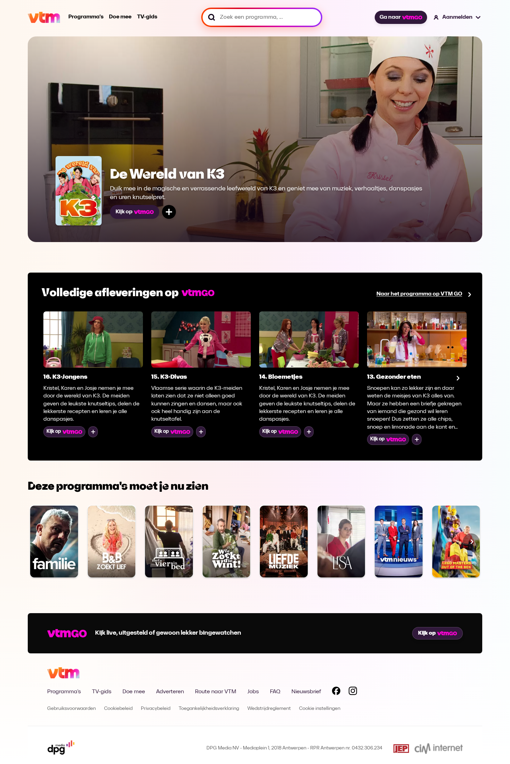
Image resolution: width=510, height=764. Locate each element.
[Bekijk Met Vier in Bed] (169, 541)
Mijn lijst (169, 212)
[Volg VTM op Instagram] (353, 692)
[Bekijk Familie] (54, 541)
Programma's (85, 17)
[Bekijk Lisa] (341, 541)
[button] (457, 17)
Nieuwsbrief (306, 692)
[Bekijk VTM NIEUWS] (398, 541)
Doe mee (120, 17)
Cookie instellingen (319, 708)
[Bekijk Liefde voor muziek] (283, 541)
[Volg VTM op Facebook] (336, 692)
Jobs (253, 692)
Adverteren (170, 692)
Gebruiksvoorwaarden (71, 708)
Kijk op (124, 212)
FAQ (275, 692)
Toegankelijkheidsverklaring (209, 708)
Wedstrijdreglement (269, 708)
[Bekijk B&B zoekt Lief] (111, 541)
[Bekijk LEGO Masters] (456, 541)
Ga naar (390, 17)
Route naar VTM (215, 692)
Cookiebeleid (118, 708)
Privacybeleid (155, 708)
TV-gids (147, 17)
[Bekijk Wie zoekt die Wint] (226, 541)
